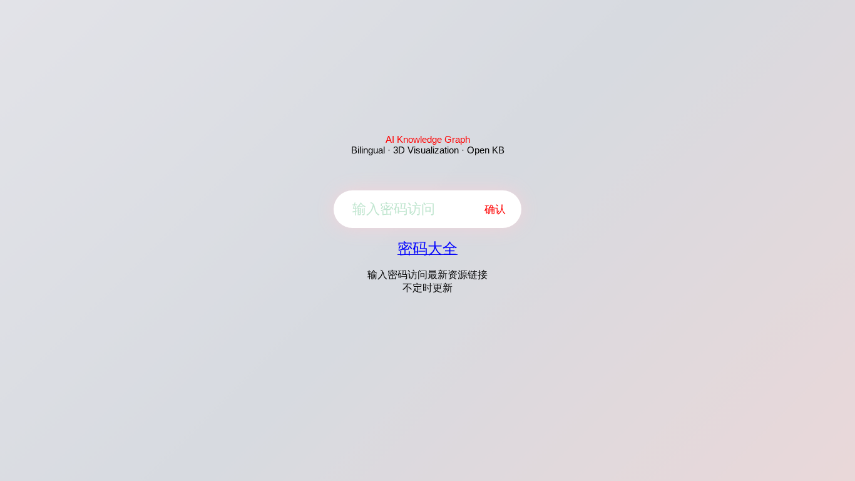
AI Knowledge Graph (428, 139)
